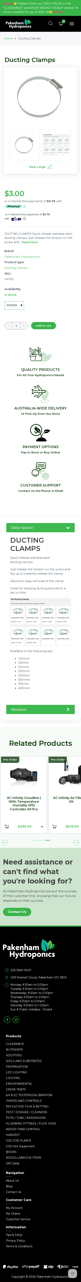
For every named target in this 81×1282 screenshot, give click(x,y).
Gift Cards (12, 1163)
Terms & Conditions (19, 1246)
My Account (14, 1208)
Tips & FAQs (14, 1235)
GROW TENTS (16, 1089)
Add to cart (43, 325)
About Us (12, 1180)
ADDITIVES (14, 1055)
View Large (37, 167)
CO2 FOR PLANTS (18, 1140)
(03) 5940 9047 (20, 970)
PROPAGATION (17, 1066)
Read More (30, 242)
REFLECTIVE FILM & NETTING (27, 1106)
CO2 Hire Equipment (20, 1146)
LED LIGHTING (16, 1072)
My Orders (13, 1213)
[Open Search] (51, 24)
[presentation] (5, 843)
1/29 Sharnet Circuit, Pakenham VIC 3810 (38, 977)
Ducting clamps (16, 268)
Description (22, 527)
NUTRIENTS (14, 1049)
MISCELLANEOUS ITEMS (23, 1157)
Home (8, 38)
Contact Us (17, 912)
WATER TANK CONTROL (23, 1129)
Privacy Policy (15, 1240)
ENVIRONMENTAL (19, 1083)
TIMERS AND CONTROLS (24, 1101)
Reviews (19, 709)
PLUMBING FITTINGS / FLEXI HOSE (31, 1123)
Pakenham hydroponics (22, 256)
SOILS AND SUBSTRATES (24, 1061)
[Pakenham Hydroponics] (40, 953)
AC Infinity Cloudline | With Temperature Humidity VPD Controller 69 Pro (18, 803)
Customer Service (18, 1219)
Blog (9, 1186)
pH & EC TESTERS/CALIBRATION (29, 1095)
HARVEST (13, 1135)
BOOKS (11, 1152)
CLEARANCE (15, 1044)
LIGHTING (13, 1078)
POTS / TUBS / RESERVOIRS (26, 1118)
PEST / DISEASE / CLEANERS (26, 1112)
